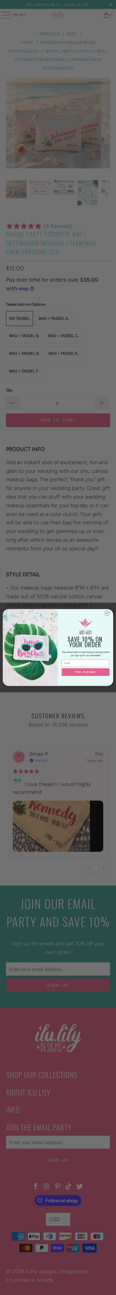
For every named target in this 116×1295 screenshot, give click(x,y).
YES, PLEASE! (85, 672)
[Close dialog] (107, 613)
